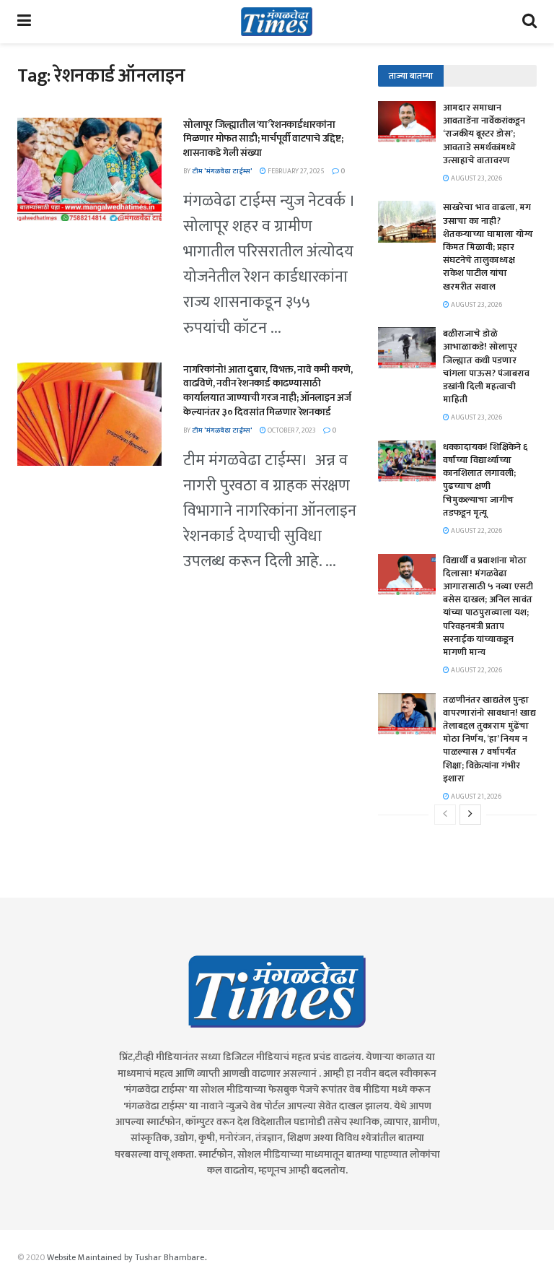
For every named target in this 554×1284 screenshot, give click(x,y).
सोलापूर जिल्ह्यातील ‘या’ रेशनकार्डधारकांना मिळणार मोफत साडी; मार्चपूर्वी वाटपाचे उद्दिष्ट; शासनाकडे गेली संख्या (263, 138)
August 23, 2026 (475, 178)
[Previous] (445, 814)
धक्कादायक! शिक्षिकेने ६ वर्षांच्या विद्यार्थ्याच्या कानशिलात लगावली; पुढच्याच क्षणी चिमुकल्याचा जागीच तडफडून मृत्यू (485, 480)
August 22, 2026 (475, 531)
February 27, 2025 (295, 171)
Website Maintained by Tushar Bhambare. (126, 1257)
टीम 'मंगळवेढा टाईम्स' (222, 171)
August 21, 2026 (475, 796)
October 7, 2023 (291, 430)
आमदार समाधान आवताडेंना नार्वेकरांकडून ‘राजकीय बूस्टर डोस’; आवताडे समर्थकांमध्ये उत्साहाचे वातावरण (484, 134)
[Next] (470, 814)
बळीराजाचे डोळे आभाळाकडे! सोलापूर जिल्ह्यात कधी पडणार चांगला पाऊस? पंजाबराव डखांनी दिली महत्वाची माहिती (486, 366)
